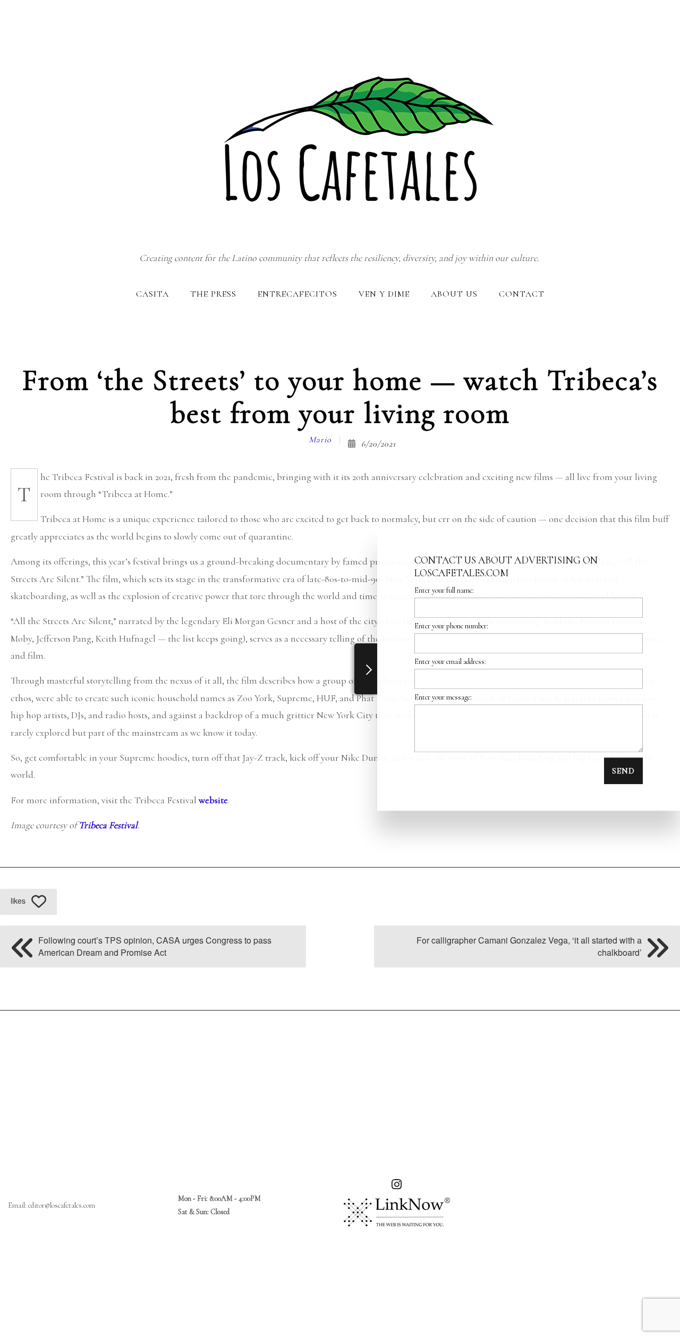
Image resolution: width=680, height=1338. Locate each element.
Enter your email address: (450, 661)
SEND (623, 770)
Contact (522, 294)
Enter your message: (443, 697)
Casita (152, 294)
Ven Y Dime (384, 294)
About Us (454, 294)
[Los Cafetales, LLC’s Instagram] (396, 1186)
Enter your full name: (444, 590)
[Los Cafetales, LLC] (339, 124)
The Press (213, 294)
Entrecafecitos (297, 294)
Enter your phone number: (451, 625)
